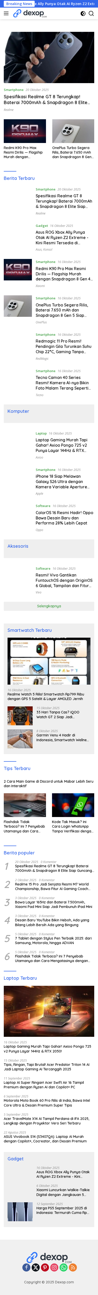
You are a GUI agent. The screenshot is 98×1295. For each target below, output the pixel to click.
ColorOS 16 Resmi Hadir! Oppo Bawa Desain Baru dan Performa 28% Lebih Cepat (64, 518)
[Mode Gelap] (83, 13)
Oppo (39, 530)
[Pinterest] (45, 1267)
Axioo (39, 457)
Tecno (39, 395)
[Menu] (7, 13)
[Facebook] (26, 1267)
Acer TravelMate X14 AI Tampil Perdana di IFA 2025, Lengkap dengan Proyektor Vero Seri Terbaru (46, 1120)
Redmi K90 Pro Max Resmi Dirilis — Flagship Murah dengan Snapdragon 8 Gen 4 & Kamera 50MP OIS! (23, 152)
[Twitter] (36, 1267)
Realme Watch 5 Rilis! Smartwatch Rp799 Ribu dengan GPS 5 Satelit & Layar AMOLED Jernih (46, 696)
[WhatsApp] (64, 1267)
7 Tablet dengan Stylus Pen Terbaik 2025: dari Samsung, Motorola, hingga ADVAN (53, 940)
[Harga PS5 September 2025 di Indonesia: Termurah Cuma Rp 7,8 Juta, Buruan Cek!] (20, 1211)
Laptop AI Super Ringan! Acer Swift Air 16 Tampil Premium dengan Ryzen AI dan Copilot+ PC (44, 1084)
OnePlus (41, 322)
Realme (9, 110)
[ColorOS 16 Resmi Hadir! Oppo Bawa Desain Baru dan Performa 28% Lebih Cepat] (18, 517)
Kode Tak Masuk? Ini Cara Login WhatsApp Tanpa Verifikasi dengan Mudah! (72, 826)
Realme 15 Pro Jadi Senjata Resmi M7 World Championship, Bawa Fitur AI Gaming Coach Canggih (52, 886)
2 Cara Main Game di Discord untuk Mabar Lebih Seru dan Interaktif (48, 783)
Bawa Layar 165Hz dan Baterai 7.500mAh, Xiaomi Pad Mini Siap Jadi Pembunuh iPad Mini (53, 904)
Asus (39, 249)
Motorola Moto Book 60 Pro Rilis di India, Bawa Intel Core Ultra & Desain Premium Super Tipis (47, 1102)
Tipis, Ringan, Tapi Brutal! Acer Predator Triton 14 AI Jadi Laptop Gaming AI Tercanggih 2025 (46, 1066)
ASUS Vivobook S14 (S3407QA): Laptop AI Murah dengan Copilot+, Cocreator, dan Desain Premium (45, 1138)
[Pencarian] (91, 13)
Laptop (41, 433)
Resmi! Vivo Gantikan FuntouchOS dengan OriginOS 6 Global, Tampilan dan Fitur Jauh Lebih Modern (64, 582)
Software (43, 505)
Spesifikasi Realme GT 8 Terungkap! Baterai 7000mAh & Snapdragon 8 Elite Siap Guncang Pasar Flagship (45, 102)
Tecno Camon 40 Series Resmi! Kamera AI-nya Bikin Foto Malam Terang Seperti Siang (62, 385)
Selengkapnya (49, 606)
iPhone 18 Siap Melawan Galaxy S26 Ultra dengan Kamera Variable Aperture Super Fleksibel (61, 484)
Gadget (42, 225)
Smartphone (14, 89)
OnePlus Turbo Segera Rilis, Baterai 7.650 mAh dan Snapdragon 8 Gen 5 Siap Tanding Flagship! (72, 152)
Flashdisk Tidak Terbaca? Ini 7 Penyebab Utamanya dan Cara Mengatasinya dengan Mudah (24, 826)
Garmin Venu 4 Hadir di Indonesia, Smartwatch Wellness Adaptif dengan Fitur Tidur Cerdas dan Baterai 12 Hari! (63, 737)
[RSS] (73, 1267)
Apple (39, 493)
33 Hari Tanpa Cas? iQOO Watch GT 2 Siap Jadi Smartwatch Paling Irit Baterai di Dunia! (61, 714)
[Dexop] (29, 13)
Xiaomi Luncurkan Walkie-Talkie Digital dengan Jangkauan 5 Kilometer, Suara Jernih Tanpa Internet (63, 1192)
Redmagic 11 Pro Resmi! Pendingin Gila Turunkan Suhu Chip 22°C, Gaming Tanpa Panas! (63, 349)
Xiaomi (40, 286)
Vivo (38, 592)
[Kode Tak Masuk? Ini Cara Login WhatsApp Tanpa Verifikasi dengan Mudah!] (73, 805)
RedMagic (42, 358)
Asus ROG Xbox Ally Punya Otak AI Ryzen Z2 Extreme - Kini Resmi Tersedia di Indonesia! (62, 240)
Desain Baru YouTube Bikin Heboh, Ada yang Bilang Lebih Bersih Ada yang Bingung (52, 922)
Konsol (47, 249)
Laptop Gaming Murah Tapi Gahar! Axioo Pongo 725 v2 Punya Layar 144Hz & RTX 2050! (61, 447)
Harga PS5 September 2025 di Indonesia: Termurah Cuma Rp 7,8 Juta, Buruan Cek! (61, 1210)
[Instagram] (54, 1267)
